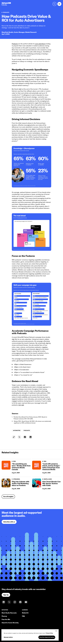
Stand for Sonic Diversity (10, 623)
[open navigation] (59, 4)
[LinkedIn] (4, 602)
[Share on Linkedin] (30, 437)
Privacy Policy (49, 633)
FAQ (23, 616)
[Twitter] (9, 602)
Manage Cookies (8, 637)
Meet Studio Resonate (9, 613)
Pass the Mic (6, 619)
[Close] (56, 631)
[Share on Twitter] (19, 437)
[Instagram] (15, 602)
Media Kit (25, 613)
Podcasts (15, 44)
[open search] (54, 4)
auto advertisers (40, 44)
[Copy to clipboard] (14, 437)
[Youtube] (26, 602)
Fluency (4, 616)
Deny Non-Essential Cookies (46, 637)
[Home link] (6, 4)
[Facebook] (20, 602)
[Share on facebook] (25, 437)
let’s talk (21, 405)
